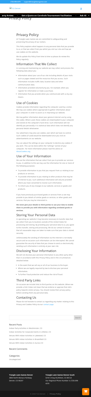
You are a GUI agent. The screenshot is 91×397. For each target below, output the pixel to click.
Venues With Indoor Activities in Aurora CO (26, 343)
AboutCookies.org (23, 151)
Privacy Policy (55, 394)
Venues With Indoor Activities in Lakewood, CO (27, 335)
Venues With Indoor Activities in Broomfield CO (27, 339)
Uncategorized (15, 359)
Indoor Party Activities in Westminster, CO (25, 328)
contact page (48, 304)
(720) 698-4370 (15, 2)
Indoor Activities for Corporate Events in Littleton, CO (30, 332)
